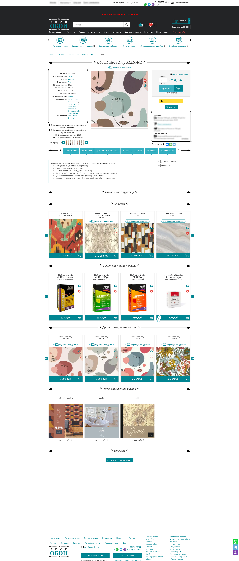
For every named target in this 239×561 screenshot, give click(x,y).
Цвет (124, 543)
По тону (53, 543)
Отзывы (151, 150)
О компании (175, 544)
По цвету (65, 543)
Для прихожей (73, 111)
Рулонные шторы (153, 551)
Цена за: (163, 76)
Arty (69, 82)
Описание (71, 150)
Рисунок (77, 543)
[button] (46, 235)
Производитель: (60, 76)
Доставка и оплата (133, 32)
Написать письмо (95, 555)
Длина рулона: (61, 88)
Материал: (62, 91)
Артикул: (63, 73)
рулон (163, 83)
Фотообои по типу (92, 543)
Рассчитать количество (180, 74)
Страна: (64, 79)
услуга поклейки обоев (172, 101)
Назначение (55, 538)
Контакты (148, 32)
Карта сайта (175, 549)
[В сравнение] (145, 85)
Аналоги (86, 150)
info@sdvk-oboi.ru (181, 2)
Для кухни (72, 106)
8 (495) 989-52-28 (162, 2)
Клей (148, 554)
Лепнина (117, 32)
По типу (132, 538)
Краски (106, 32)
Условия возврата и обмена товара (178, 557)
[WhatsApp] (170, 144)
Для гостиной (73, 99)
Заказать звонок (128, 555)
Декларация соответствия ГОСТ (69, 135)
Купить (166, 88)
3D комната (171, 107)
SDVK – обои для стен (59, 24)
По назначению (91, 538)
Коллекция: (62, 82)
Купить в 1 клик (171, 93)
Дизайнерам (175, 551)
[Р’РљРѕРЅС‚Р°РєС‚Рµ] (167, 144)
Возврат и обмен (133, 150)
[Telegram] (174, 144)
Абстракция (72, 115)
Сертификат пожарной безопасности (69, 137)
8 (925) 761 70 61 (163, 4)
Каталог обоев (55, 32)
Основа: (63, 93)
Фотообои (70, 32)
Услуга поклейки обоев (180, 539)
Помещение (61, 99)
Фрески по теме (111, 543)
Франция (71, 79)
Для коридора (73, 104)
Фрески (81, 32)
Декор (70, 96)
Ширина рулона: (60, 85)
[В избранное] (145, 80)
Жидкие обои (94, 32)
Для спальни (73, 113)
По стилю (120, 538)
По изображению (59, 96)
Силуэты (71, 118)
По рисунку (62, 115)
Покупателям (162, 32)
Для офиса (72, 109)
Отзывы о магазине (178, 554)
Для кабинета (73, 102)
